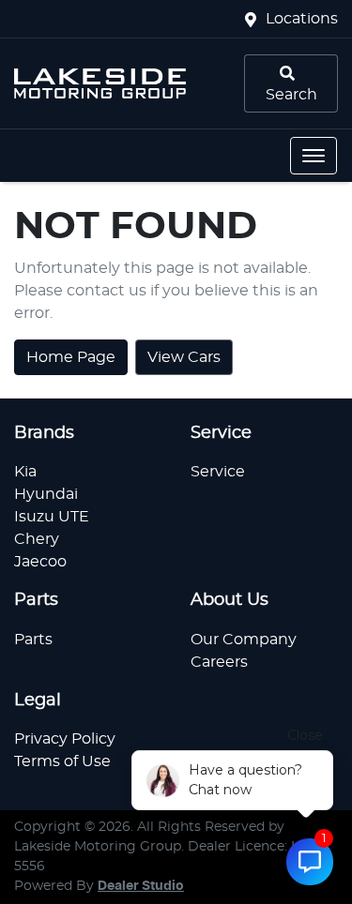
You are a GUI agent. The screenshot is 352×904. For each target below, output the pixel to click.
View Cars (184, 357)
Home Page (70, 357)
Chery (36, 539)
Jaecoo (40, 561)
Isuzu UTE (51, 516)
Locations (302, 18)
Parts (33, 639)
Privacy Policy (64, 738)
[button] (313, 155)
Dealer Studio (141, 886)
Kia (25, 471)
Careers (219, 662)
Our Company (244, 639)
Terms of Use (62, 761)
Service (218, 471)
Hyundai (46, 494)
